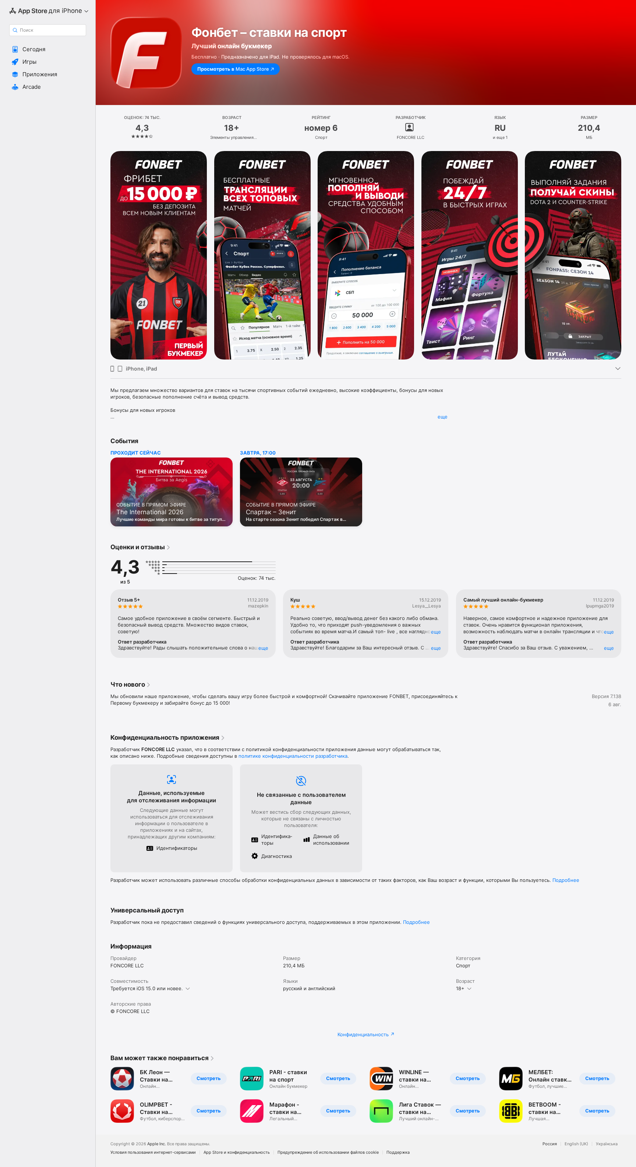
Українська (607, 1144)
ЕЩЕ (263, 648)
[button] (48, 49)
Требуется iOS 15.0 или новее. (146, 988)
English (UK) (576, 1144)
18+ (460, 988)
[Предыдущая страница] (103, 255)
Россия (550, 1144)
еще (443, 417)
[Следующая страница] (628, 255)
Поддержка (398, 1152)
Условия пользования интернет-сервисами (153, 1152)
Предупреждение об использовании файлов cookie (328, 1152)
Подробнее (565, 880)
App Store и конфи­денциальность (237, 1152)
